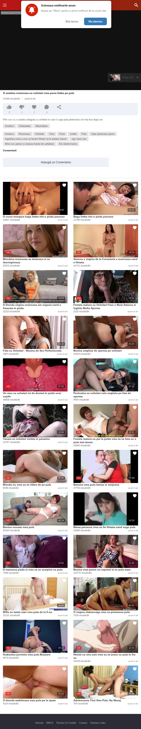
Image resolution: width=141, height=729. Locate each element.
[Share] (59, 107)
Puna (62, 134)
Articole (39, 722)
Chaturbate (24, 126)
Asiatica (9, 134)
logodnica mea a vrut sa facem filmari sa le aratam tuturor (36, 139)
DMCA (49, 722)
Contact (83, 722)
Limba (73, 134)
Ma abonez (95, 21)
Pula (84, 134)
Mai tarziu (72, 21)
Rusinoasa (24, 134)
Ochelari (39, 134)
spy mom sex (79, 139)
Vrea (51, 134)
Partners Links (98, 722)
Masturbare (42, 126)
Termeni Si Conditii (66, 722)
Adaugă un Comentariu (56, 162)
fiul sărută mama (68, 143)
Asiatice (9, 126)
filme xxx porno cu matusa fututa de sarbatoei (29, 143)
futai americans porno (102, 134)
